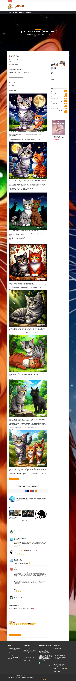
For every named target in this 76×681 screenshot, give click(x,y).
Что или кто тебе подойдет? (56, 101)
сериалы (35, 655)
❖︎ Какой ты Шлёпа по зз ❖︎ (13, 517)
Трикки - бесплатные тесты (25, 675)
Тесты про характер (55, 111)
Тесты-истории (38, 29)
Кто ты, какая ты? (54, 98)
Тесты (9, 12)
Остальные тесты (54, 106)
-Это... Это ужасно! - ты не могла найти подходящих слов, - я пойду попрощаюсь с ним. (26, 332)
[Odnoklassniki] (36, 491)
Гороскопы (53, 105)
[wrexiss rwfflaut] (61, 63)
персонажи (30, 655)
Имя (10, 625)
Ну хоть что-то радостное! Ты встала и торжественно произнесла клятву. (24, 427)
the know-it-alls (17, 559)
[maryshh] (52, 66)
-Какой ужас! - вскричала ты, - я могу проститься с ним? (20, 330)
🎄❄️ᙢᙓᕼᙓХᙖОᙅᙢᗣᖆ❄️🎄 (32, 34)
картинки (29, 652)
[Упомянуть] (21, 532)
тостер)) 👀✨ (17, 530)
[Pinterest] (31, 491)
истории (19, 486)
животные (34, 650)
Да (9, 650)
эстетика (29, 657)
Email (10, 630)
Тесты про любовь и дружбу (56, 110)
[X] (28, 491)
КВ (24, 486)
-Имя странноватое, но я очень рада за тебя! (18, 189)
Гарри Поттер (26, 648)
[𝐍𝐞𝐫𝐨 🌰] (52, 73)
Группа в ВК (46, 679)
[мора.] (64, 63)
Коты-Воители (35, 486)
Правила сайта (29, 12)
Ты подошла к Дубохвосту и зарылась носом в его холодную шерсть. (23, 375)
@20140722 (16, 542)
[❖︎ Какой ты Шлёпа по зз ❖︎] (15, 513)
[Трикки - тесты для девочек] (16, 6)
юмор (33, 657)
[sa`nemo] (54, 66)
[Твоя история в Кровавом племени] (41, 514)
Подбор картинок (54, 91)
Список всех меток (26, 660)
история (25, 652)
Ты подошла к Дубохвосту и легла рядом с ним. (19, 377)
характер (25, 657)
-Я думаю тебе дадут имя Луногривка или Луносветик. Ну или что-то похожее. (25, 139)
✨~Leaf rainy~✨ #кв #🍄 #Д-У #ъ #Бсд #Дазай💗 (25, 550)
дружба (30, 650)
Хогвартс (30, 648)
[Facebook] (26, 491)
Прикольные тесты (54, 108)
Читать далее (44, 652)
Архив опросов (10, 659)
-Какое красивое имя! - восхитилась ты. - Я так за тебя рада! (21, 188)
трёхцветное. (17, 567)
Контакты (50, 679)
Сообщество (21, 12)
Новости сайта (53, 93)
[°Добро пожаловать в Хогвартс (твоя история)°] (28, 513)
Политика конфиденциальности (58, 679)
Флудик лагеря (41, 655)
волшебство (26, 650)
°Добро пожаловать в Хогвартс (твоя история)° (27, 519)
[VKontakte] (33, 491)
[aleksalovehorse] (64, 66)
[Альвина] (57, 66)
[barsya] (52, 68)
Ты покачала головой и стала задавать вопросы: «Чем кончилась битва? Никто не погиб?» (27, 287)
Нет (9, 652)
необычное (25, 655)
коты (29, 486)
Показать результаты (14, 657)
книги (33, 652)
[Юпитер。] (60, 66)
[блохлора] (54, 68)
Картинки (15, 12)
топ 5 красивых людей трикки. (44, 650)
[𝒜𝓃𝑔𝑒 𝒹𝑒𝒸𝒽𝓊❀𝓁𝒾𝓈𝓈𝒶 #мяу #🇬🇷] (55, 63)
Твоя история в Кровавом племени (39, 519)
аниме (35, 648)
